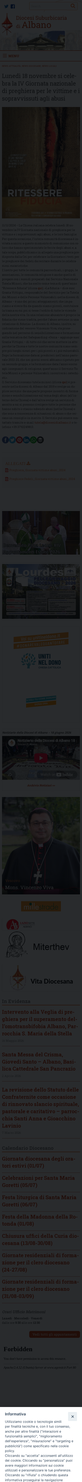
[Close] (72, 1416)
